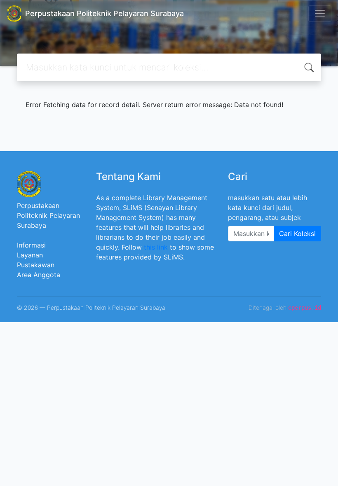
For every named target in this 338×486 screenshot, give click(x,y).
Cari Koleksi (297, 233)
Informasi (31, 245)
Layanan (30, 255)
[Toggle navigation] (319, 13)
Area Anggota (38, 275)
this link (156, 247)
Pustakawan (35, 265)
